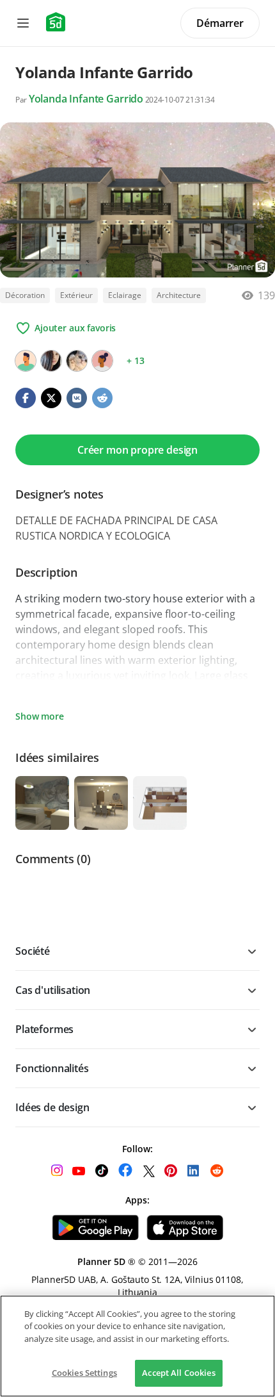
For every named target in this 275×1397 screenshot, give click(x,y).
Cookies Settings (84, 1372)
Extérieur (76, 295)
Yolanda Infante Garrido (86, 99)
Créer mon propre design (137, 450)
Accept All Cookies (178, 1372)
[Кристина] (51, 361)
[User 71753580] (25, 361)
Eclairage (124, 295)
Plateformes (44, 1029)
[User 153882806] (102, 361)
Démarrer (220, 23)
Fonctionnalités (52, 1068)
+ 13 (135, 360)
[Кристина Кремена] (77, 361)
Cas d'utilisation (52, 990)
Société (32, 951)
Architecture (179, 295)
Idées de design (52, 1107)
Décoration (25, 295)
